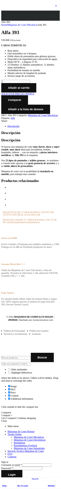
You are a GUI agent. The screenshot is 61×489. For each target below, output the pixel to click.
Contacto (12, 456)
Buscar (42, 357)
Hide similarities (19, 369)
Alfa (12, 118)
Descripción (13, 126)
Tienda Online (15, 434)
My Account (22, 486)
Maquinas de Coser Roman (21, 431)
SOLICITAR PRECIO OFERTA (17, 93)
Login (12, 474)
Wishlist (51, 486)
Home (4, 25)
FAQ (10, 454)
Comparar (14, 100)
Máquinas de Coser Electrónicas (30, 440)
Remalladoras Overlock (25, 445)
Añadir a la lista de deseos (25, 109)
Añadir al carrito (19, 87)
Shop (4, 486)
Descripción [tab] (10, 133)
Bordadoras (19, 442)
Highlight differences (21, 372)
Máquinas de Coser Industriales (29, 448)
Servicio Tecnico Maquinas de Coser (26, 451)
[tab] (34, 126)
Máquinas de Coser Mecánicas (22, 25)
